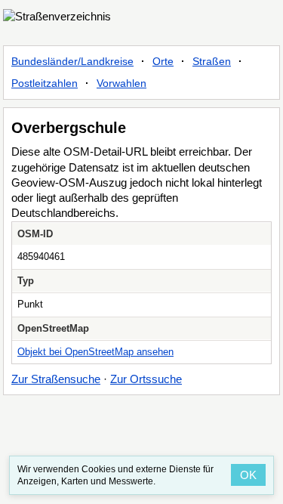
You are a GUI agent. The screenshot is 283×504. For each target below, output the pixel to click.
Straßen (211, 61)
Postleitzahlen (44, 83)
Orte (163, 61)
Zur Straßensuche (55, 379)
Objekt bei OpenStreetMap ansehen (95, 351)
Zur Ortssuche (146, 379)
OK (248, 474)
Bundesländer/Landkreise (72, 61)
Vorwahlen (121, 83)
